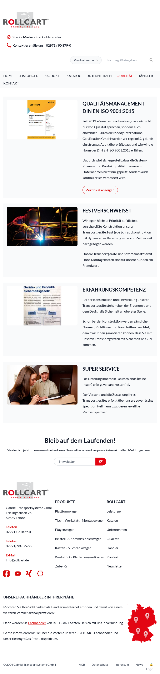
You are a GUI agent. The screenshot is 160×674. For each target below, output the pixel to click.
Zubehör (61, 566)
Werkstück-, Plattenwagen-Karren (79, 557)
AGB (82, 664)
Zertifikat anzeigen (100, 190)
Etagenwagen (64, 529)
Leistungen (29, 76)
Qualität (124, 76)
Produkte (52, 76)
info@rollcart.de (17, 560)
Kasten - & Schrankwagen (73, 548)
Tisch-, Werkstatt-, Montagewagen (79, 520)
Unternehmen (99, 76)
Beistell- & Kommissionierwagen (78, 539)
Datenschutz (100, 664)
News (139, 664)
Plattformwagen (66, 511)
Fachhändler (37, 623)
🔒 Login (149, 667)
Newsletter (115, 566)
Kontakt (11, 83)
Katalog (73, 76)
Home (8, 76)
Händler (145, 76)
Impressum (122, 664)
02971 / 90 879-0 (58, 45)
